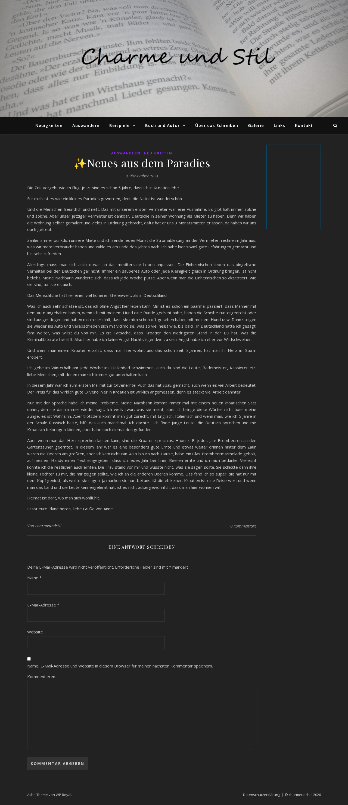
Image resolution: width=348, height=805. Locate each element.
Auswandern (86, 125)
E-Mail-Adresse (43, 605)
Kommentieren (41, 676)
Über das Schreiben (216, 125)
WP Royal (63, 794)
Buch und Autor (162, 125)
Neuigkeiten (49, 125)
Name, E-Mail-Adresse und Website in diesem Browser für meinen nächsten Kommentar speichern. (120, 666)
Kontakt (304, 125)
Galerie (256, 125)
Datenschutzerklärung (261, 794)
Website (35, 632)
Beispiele (119, 125)
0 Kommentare (243, 526)
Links (279, 125)
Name (34, 577)
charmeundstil (48, 525)
